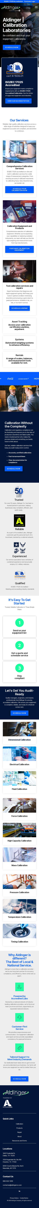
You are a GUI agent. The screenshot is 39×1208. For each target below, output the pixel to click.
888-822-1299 (8, 1181)
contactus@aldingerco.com (12, 1185)
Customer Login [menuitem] (29, 1)
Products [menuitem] (19, 1128)
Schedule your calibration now (19, 189)
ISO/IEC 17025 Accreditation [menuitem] (13, 1)
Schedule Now (13, 469)
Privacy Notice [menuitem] (14, 1198)
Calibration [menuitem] (19, 1124)
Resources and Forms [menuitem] (19, 1141)
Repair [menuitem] (19, 1132)
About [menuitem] (19, 1136)
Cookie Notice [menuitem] (24, 1198)
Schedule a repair (20, 308)
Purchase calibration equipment (19, 249)
